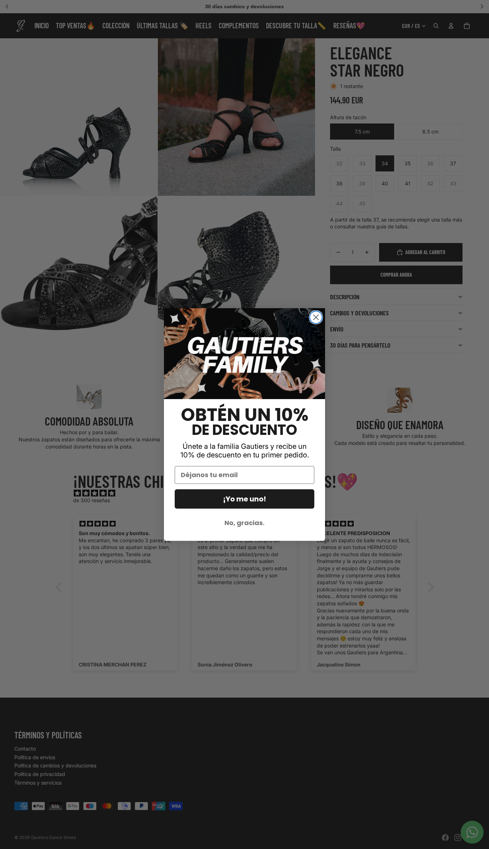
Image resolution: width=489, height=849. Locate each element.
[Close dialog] (316, 317)
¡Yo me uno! (244, 499)
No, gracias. (244, 522)
